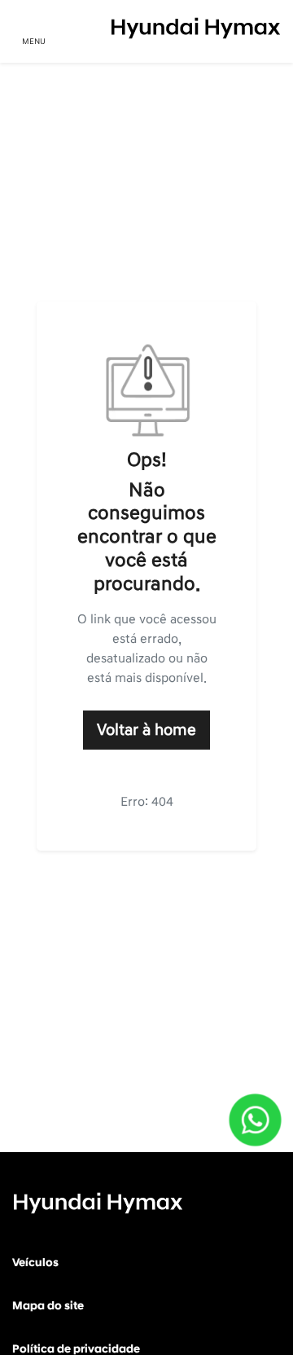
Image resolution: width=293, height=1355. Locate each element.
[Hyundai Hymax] (195, 28)
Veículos (35, 1262)
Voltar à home (146, 730)
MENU (34, 41)
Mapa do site (48, 1306)
